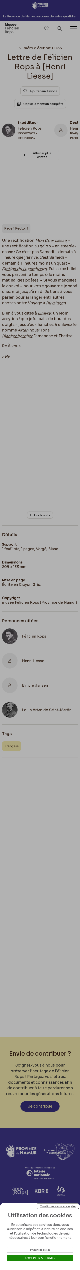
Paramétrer (40, 1250)
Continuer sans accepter (58, 1206)
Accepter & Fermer (40, 1258)
